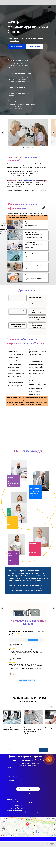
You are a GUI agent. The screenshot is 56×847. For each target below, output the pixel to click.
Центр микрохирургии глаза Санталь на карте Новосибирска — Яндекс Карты (27, 682)
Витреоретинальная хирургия (21, 101)
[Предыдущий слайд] (2, 608)
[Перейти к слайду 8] (32, 147)
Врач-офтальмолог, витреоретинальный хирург (13, 483)
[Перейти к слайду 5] (28, 147)
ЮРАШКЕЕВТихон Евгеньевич (12, 478)
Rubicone (47, 839)
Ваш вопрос (12, 780)
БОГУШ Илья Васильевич (34, 487)
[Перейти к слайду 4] (27, 147)
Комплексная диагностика (19, 60)
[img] (15, 235)
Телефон (11, 774)
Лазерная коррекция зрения (20, 73)
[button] (34, 46)
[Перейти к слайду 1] (23, 147)
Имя (9, 768)
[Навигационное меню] (54, 2)
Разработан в (41, 839)
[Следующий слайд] (53, 132)
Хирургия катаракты (17, 87)
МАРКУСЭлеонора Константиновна (12, 519)
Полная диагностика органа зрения (37, 298)
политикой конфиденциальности (30, 794)
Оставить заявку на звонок (27, 789)
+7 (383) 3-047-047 (19, 808)
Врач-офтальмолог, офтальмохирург (11, 526)
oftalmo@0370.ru (16, 810)
